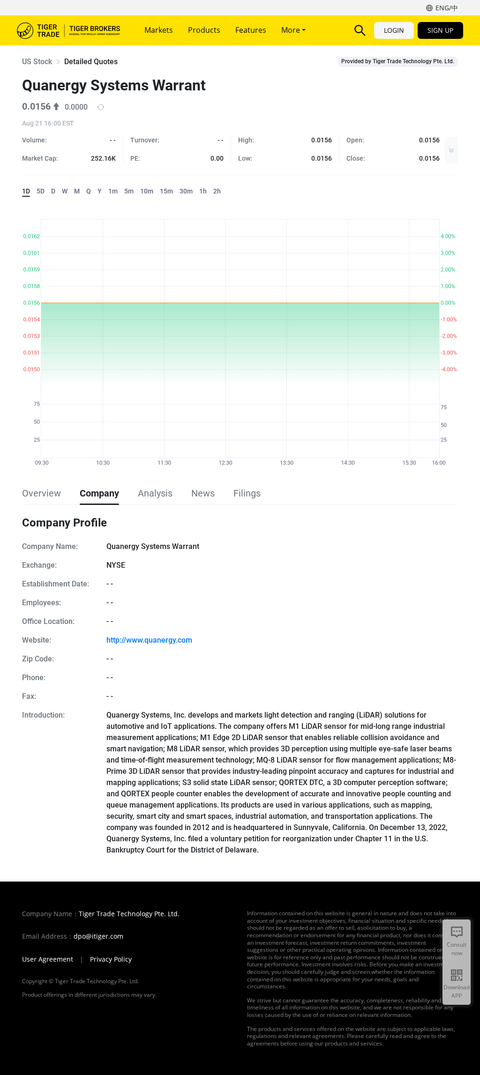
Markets (158, 30)
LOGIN (394, 30)
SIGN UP (440, 30)
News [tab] (203, 493)
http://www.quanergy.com (149, 640)
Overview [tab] (41, 493)
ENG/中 (446, 7)
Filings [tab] (247, 493)
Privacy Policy (111, 959)
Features (250, 30)
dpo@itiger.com (98, 936)
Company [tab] (99, 493)
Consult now (456, 949)
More (291, 30)
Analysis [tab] (155, 493)
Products (204, 30)
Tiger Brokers (68, 30)
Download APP (456, 991)
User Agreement (47, 959)
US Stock (37, 61)
